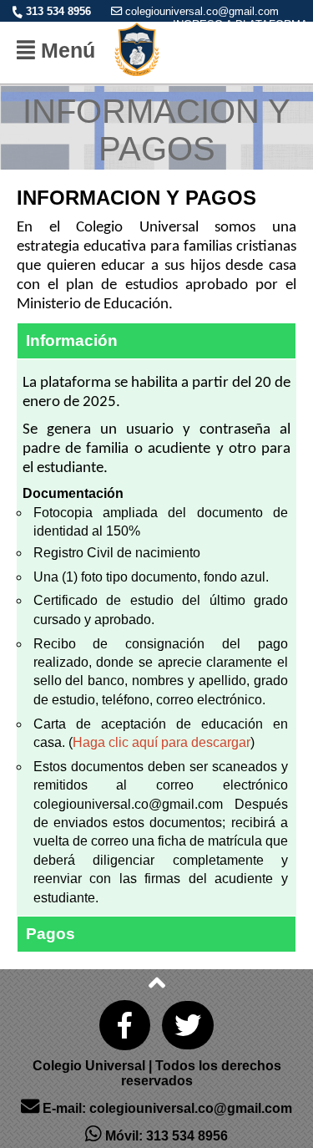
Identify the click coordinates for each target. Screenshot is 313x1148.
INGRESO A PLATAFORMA (240, 24)
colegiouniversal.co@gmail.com (202, 11)
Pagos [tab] (50, 933)
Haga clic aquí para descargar (161, 742)
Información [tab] (72, 340)
